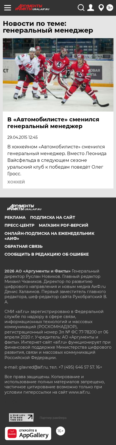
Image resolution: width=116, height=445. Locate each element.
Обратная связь (24, 246)
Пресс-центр (19, 225)
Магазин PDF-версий (63, 225)
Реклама (15, 217)
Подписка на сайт (52, 217)
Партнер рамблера (53, 417)
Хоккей (16, 182)
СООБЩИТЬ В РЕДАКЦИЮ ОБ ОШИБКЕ (47, 254)
